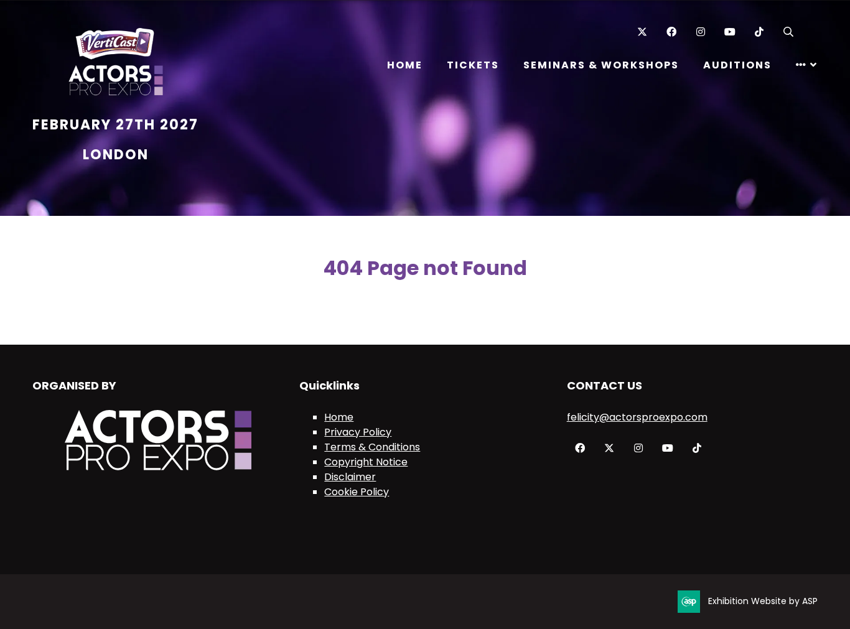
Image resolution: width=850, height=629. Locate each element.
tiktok (697, 448)
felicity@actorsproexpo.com (637, 417)
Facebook (671, 32)
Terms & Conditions (372, 447)
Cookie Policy (356, 492)
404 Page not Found (425, 268)
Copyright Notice (366, 462)
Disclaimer (350, 477)
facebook (580, 448)
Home (405, 65)
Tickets (473, 65)
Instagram (700, 32)
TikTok (758, 32)
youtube (668, 448)
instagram (638, 448)
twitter (609, 448)
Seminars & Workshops (601, 65)
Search (788, 32)
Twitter (641, 32)
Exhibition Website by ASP (763, 601)
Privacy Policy (357, 432)
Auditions (737, 65)
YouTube (729, 32)
